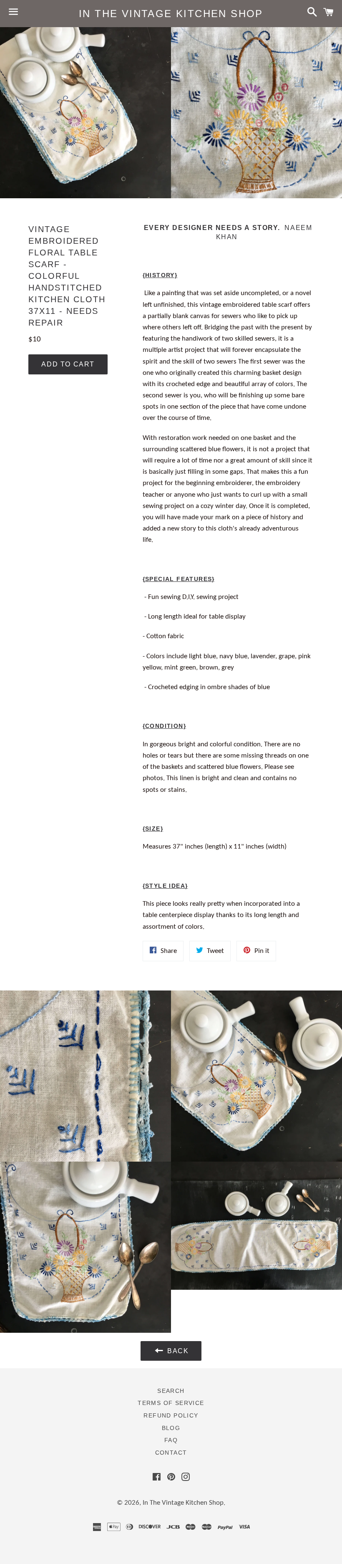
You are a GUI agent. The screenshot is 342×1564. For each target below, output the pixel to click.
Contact (171, 1452)
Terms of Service (171, 1403)
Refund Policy (170, 1415)
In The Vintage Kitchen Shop (171, 13)
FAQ (171, 1440)
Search (170, 1390)
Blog (171, 1428)
